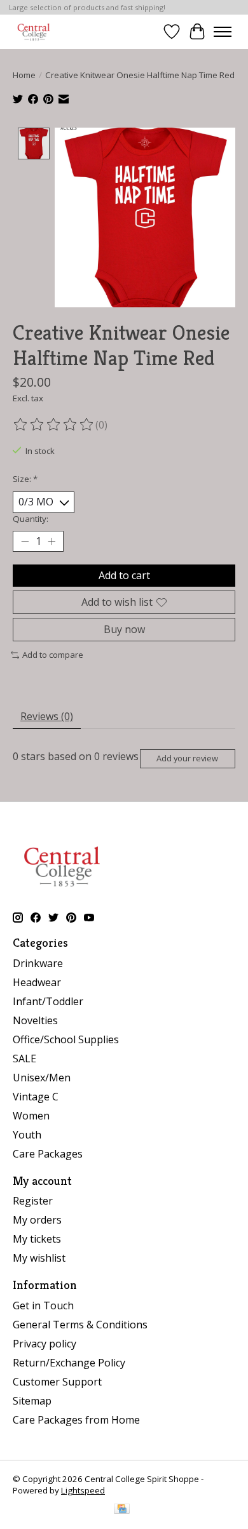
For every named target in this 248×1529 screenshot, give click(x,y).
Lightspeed (83, 1490)
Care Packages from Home (76, 1420)
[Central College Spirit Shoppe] (34, 31)
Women (31, 1116)
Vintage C (36, 1097)
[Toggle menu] (222, 31)
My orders (37, 1220)
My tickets (37, 1239)
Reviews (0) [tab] (46, 716)
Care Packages (48, 1154)
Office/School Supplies (66, 1039)
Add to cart (124, 575)
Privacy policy (44, 1344)
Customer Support (57, 1382)
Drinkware (38, 963)
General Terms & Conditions (80, 1325)
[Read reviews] (54, 424)
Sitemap (32, 1401)
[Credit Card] (122, 1510)
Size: (25, 478)
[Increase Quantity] (51, 541)
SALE (24, 1058)
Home (24, 75)
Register (33, 1201)
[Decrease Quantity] (25, 541)
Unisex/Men (42, 1078)
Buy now (124, 629)
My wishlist (39, 1258)
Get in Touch (43, 1305)
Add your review (187, 758)
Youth (27, 1135)
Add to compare (52, 654)
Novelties (35, 1020)
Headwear (37, 982)
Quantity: (30, 518)
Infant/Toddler (48, 1001)
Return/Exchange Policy (69, 1363)
